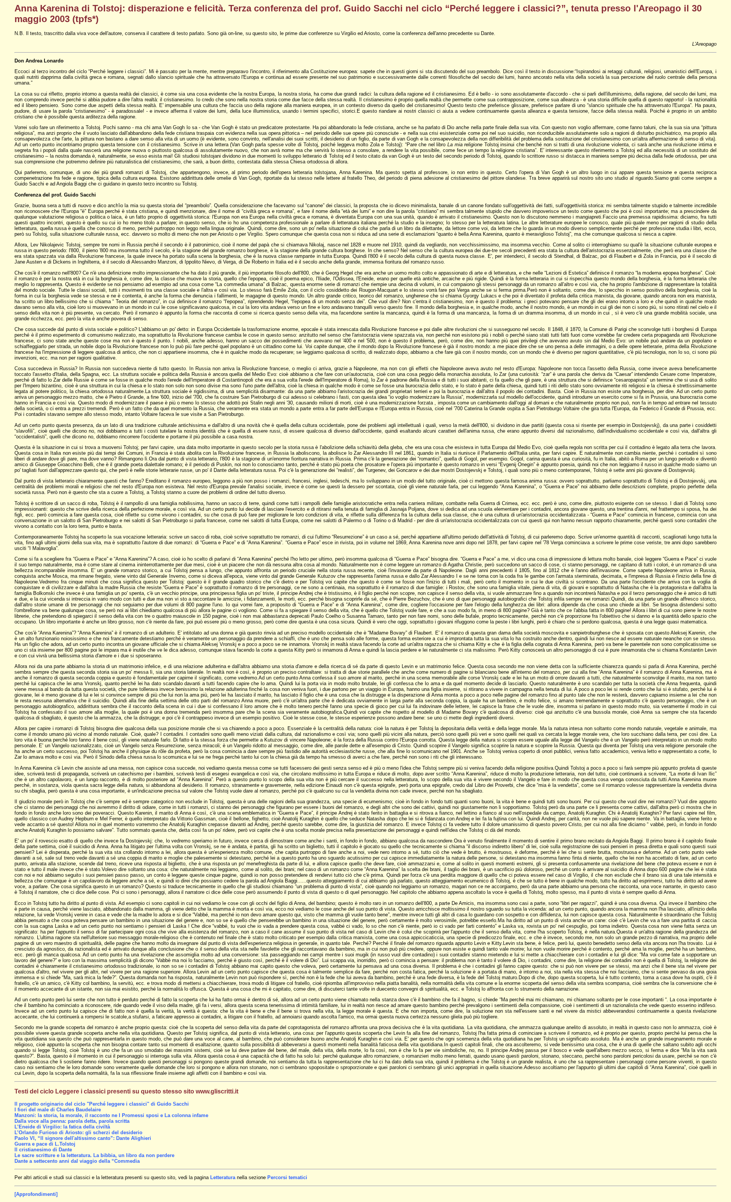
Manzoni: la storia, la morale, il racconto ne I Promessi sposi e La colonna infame (111, 1115)
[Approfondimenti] (35, 1194)
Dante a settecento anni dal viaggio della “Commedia (77, 1161)
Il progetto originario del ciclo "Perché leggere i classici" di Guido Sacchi (101, 1104)
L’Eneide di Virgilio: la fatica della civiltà (62, 1127)
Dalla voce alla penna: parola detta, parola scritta (71, 1121)
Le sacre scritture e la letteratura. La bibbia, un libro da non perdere (94, 1155)
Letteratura (223, 1177)
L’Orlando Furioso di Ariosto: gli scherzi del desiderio (78, 1132)
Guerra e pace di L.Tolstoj (44, 1144)
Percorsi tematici (287, 1177)
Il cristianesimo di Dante (43, 1149)
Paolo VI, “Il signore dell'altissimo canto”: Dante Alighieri (82, 1138)
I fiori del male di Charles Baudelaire (57, 1109)
